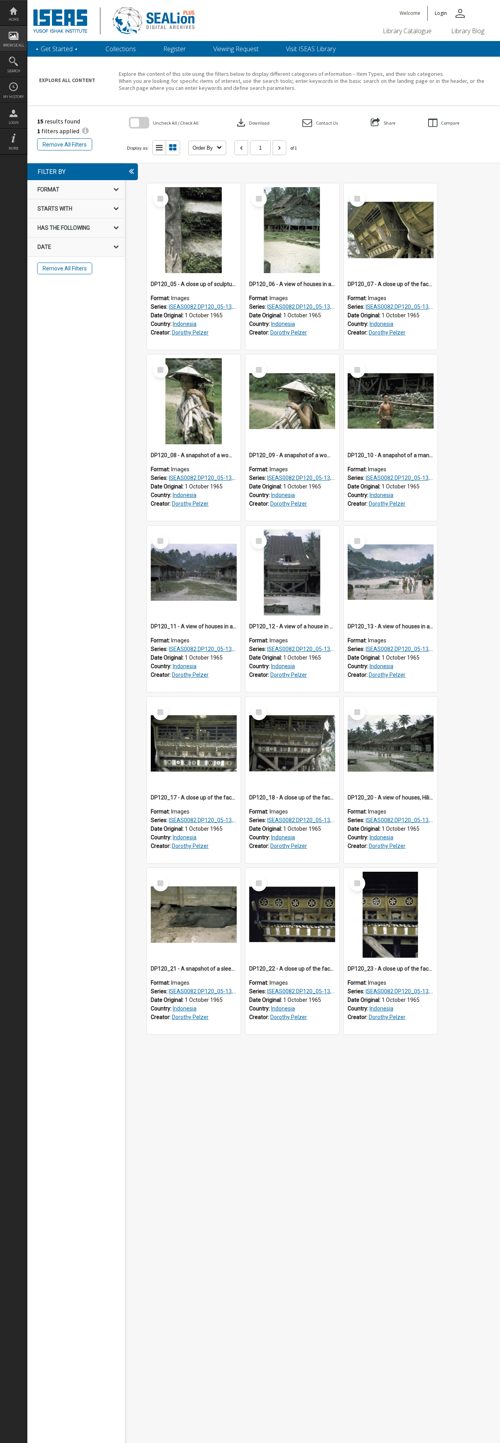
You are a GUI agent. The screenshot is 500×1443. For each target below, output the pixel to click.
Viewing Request (236, 49)
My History (13, 96)
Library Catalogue (407, 31)
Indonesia (184, 324)
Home (14, 19)
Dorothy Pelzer (190, 332)
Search (13, 70)
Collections (120, 49)
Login (14, 122)
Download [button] (252, 123)
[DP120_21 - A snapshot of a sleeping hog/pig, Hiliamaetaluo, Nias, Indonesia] (194, 915)
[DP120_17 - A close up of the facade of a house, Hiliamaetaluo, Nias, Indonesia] (194, 744)
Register (174, 49)
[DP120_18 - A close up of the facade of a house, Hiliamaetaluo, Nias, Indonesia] (292, 744)
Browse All (13, 45)
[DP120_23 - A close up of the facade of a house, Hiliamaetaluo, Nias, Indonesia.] (391, 915)
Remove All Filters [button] (65, 144)
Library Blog (467, 31)
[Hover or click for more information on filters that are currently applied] (85, 131)
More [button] (13, 148)
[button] (320, 123)
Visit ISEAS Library (311, 49)
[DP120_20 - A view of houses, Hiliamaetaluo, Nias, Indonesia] (391, 744)
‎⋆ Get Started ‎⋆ (56, 49)
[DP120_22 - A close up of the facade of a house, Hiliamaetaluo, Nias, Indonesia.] (292, 915)
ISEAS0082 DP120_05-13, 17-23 (208, 307)
